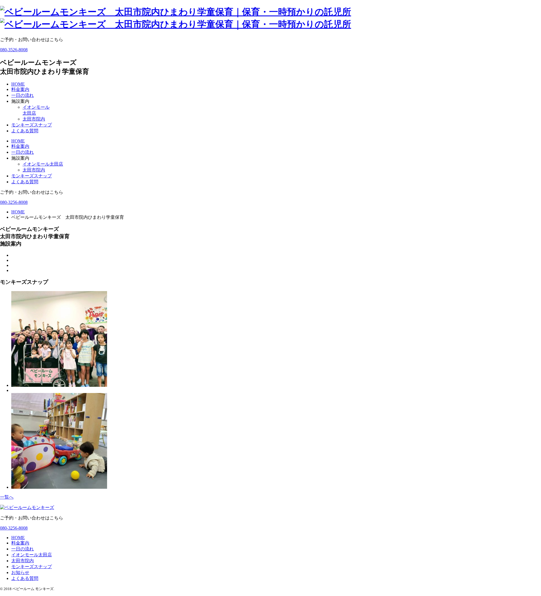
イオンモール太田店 (43, 164)
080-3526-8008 (14, 49)
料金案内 (20, 89)
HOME (18, 84)
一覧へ (7, 497)
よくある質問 (24, 130)
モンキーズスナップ (31, 124)
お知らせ (20, 572)
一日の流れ (22, 95)
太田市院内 (34, 119)
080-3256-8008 (14, 202)
